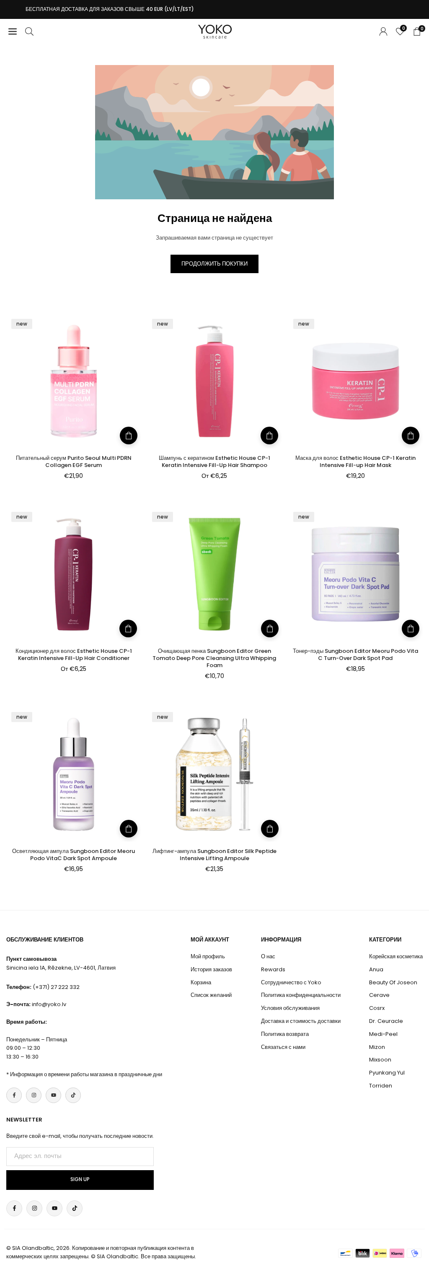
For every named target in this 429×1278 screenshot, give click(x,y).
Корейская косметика (396, 956)
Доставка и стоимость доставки (301, 1021)
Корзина (201, 982)
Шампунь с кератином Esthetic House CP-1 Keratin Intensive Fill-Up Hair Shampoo (214, 461)
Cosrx (377, 1008)
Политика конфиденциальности (301, 995)
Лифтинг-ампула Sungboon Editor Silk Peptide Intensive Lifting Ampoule (214, 854)
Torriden (380, 1086)
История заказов (211, 969)
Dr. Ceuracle (386, 1021)
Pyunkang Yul (387, 1073)
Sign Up (80, 1179)
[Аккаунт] (383, 31)
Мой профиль (208, 956)
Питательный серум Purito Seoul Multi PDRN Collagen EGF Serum (74, 461)
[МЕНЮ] (12, 31)
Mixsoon (380, 1060)
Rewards (273, 969)
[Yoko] (215, 30)
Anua (376, 969)
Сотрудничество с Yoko (291, 982)
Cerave (379, 995)
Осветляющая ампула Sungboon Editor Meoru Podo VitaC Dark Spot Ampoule (73, 854)
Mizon (377, 1047)
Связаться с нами (283, 1047)
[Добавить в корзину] (128, 435)
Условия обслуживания (290, 1008)
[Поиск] (29, 31)
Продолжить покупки (214, 264)
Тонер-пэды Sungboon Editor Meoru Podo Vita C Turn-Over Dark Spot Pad (355, 654)
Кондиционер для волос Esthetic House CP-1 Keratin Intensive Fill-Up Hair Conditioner (74, 654)
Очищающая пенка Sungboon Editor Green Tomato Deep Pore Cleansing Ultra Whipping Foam (214, 658)
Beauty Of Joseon (393, 982)
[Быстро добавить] (269, 435)
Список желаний (211, 995)
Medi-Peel (383, 1034)
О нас (268, 956)
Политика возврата (285, 1034)
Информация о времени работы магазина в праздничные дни (86, 1074)
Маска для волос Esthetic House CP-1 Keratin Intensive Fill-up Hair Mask (355, 461)
